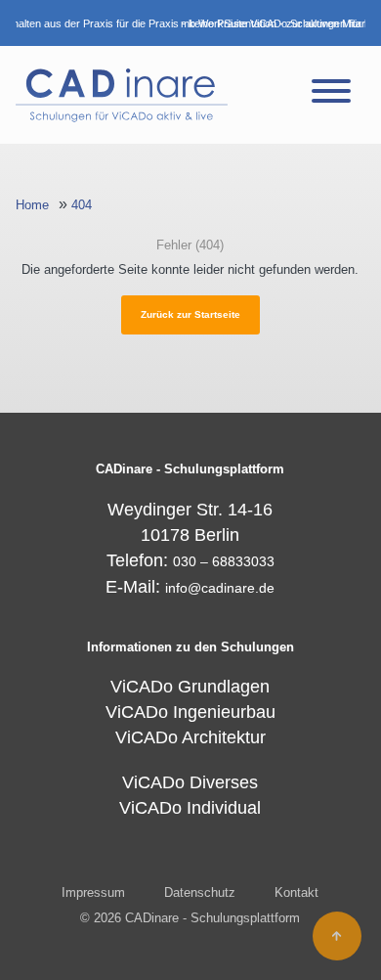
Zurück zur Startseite (190, 314)
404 (81, 205)
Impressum (93, 892)
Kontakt (296, 892)
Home (32, 205)
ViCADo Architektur (190, 737)
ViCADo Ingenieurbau (190, 712)
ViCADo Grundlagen (190, 686)
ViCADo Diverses (190, 782)
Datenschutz (199, 892)
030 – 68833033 (224, 561)
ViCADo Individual (190, 808)
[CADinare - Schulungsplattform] (122, 95)
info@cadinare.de (220, 588)
